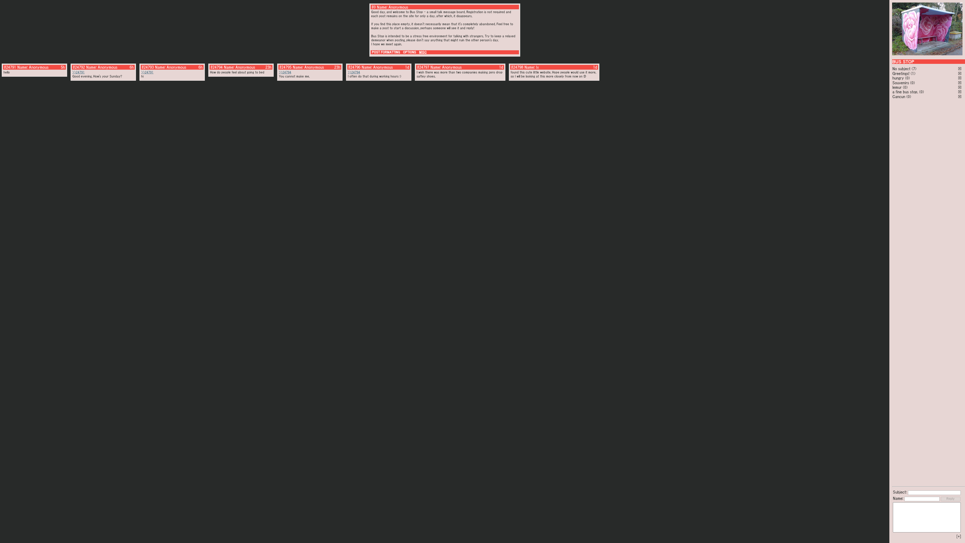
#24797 (423, 67)
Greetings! (900, 73)
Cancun (898, 97)
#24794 (217, 67)
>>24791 (78, 72)
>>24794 (285, 72)
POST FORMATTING (386, 52)
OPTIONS (409, 52)
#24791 (10, 67)
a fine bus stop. (905, 92)
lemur (897, 87)
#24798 (517, 67)
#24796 (354, 67)
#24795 (285, 67)
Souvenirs (900, 83)
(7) (914, 69)
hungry (898, 78)
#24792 (79, 67)
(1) (913, 73)
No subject (902, 69)
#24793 (148, 67)
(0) (907, 78)
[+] (958, 536)
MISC (423, 52)
